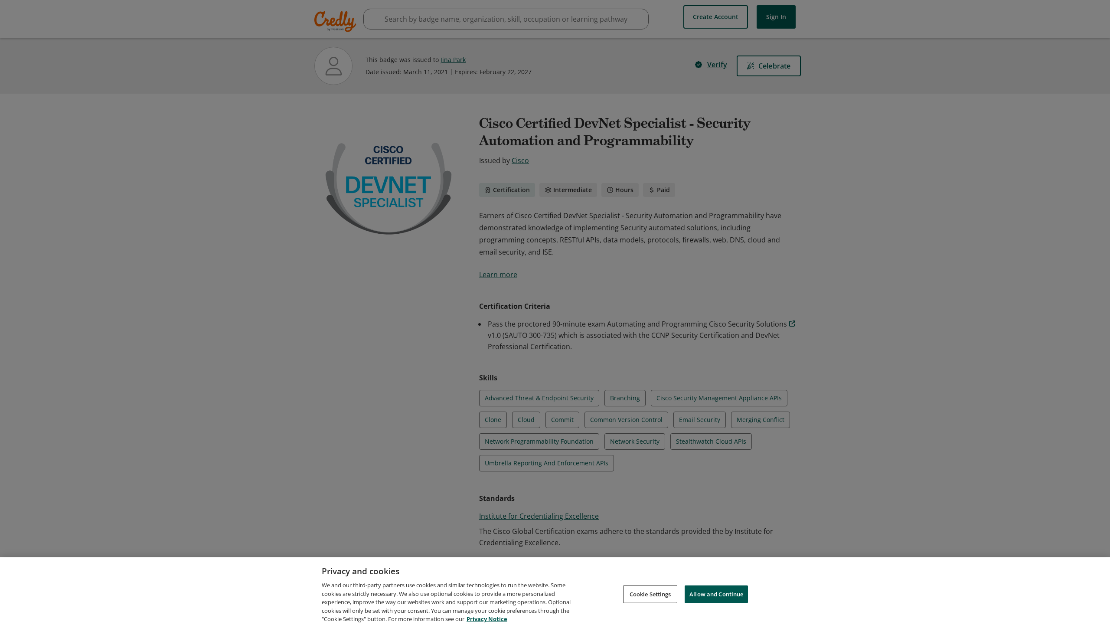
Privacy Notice (487, 619)
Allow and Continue (716, 594)
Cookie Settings (650, 594)
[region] (555, 592)
